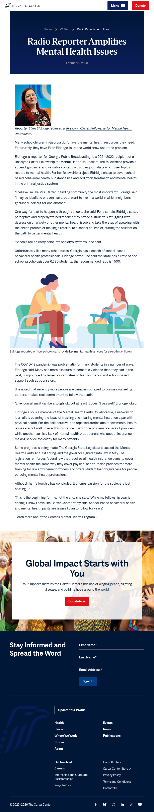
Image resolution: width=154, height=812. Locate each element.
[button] (117, 5)
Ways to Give (63, 785)
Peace (59, 729)
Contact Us (110, 788)
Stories (48, 29)
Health (59, 722)
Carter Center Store (117, 768)
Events (108, 722)
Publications (112, 735)
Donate (140, 5)
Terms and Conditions (117, 781)
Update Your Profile (71, 711)
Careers (60, 768)
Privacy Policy (112, 775)
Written (64, 29)
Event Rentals (112, 762)
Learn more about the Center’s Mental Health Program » (56, 517)
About (59, 748)
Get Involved (63, 762)
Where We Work (66, 735)
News (107, 729)
